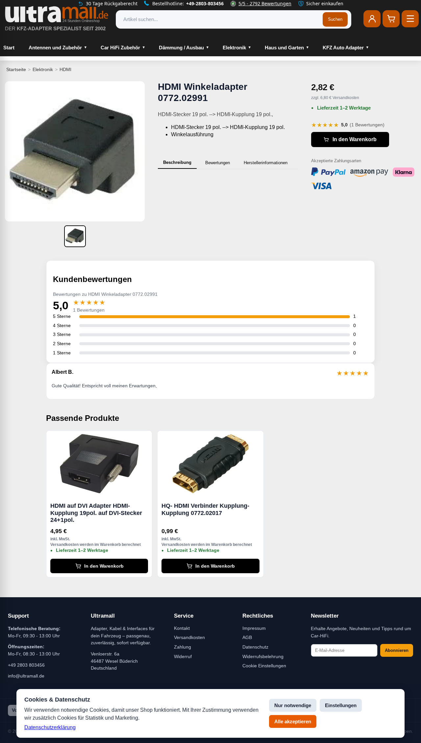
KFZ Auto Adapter (343, 47)
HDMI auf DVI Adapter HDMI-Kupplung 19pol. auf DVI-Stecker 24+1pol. (96, 512)
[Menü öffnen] (410, 18)
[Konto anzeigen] (372, 18)
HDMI (65, 69)
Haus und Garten (284, 47)
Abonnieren (397, 650)
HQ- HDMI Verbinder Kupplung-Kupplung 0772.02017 (205, 509)
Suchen (335, 19)
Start (8, 47)
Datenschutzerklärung (50, 727)
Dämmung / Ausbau (181, 47)
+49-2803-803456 (205, 3)
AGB (247, 637)
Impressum (254, 628)
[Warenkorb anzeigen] (391, 18)
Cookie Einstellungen (264, 665)
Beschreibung (177, 162)
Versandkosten (189, 637)
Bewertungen (217, 162)
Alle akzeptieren (292, 721)
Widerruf (183, 656)
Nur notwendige (292, 705)
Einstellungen (341, 705)
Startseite (16, 69)
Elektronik (234, 47)
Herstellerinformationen (265, 162)
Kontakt (182, 628)
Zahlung (182, 647)
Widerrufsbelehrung (263, 656)
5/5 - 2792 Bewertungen (264, 3)
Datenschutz (255, 647)
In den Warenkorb (355, 139)
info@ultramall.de (26, 676)
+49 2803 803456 (26, 665)
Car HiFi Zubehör (120, 47)
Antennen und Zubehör (55, 47)
